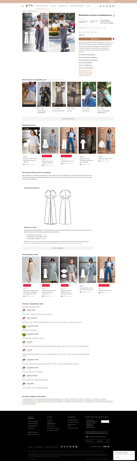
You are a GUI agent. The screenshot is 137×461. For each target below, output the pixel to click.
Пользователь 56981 (32, 326)
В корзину (96, 39)
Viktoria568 (30, 383)
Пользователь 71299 (32, 359)
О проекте (49, 420)
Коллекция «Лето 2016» (29, 403)
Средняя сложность (78, 401)
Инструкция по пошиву (53, 428)
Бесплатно (27, 285)
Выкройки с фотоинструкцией (104, 401)
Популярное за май (73, 428)
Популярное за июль (73, 422)
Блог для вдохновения (53, 430)
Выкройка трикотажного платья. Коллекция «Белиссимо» (49, 292)
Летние (66, 399)
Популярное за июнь (72, 425)
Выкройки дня (47, 156)
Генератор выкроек (33, 432)
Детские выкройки (33, 425)
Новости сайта (51, 425)
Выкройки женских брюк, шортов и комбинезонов (49, 399)
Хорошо (118, 457)
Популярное (31, 428)
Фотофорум (72, 417)
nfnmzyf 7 (29, 342)
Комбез (69, 111)
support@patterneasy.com (96, 446)
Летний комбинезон (58, 111)
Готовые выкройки (32, 11)
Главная (24, 11)
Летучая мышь (58, 401)
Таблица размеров (104, 20)
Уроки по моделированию (51, 423)
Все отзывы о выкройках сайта (30, 306)
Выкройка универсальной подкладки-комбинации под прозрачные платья (30, 292)
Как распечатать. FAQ (85, 70)
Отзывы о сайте (85, 73)
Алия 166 (29, 350)
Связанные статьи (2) (85, 75)
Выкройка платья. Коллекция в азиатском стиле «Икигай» (86, 160)
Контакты (30, 447)
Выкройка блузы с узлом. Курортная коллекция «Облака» (30, 160)
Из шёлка (80, 399)
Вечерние (73, 399)
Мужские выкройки (33, 423)
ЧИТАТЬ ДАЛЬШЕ (58, 248)
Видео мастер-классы (33, 434)
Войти (112, 1)
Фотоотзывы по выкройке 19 (34, 80)
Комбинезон (86, 111)
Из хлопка (88, 399)
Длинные (102, 399)
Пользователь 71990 (32, 367)
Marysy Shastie (31, 310)
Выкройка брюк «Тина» (67, 161)
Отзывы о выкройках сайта (32, 304)
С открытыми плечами (29, 401)
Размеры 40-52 (89, 401)
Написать (105, 421)
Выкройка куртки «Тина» (106, 158)
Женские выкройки (28, 399)
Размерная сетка (38, 447)
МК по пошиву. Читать (107, 22)
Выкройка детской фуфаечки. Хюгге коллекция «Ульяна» (66, 292)
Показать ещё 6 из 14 (68, 118)
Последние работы (72, 420)
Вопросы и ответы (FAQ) (51, 447)
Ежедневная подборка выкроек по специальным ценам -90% (66, 1)
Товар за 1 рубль (66, 156)
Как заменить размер (105, 21)
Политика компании (32, 459)
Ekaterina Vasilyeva (32, 375)
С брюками (67, 401)
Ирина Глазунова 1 (32, 318)
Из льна (96, 399)
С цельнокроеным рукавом (45, 401)
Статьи (49, 417)
